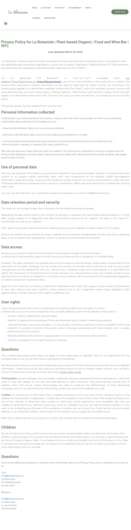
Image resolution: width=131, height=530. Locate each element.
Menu (34, 8)
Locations (46, 8)
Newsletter (49, 18)
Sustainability (75, 8)
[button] (6, 23)
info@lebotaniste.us (12, 475)
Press (88, 8)
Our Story (59, 8)
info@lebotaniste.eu (12, 498)
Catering (36, 18)
